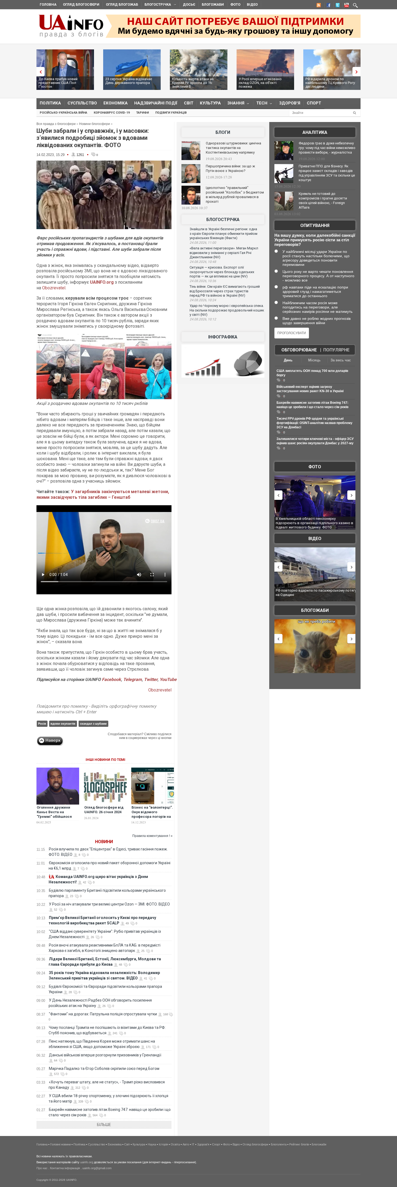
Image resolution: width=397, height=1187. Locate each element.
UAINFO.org (102, 282)
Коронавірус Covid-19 (112, 112)
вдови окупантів (63, 723)
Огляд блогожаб (122, 4)
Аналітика (314, 132)
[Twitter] (336, 6)
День (288, 360)
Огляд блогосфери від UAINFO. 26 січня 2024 (103, 809)
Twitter (150, 679)
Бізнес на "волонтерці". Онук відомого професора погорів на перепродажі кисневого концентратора (152, 818)
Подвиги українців (171, 112)
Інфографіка (222, 337)
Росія (42, 723)
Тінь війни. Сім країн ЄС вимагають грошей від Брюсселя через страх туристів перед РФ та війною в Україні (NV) (225, 290)
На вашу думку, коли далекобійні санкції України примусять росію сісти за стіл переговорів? (314, 240)
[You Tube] (346, 6)
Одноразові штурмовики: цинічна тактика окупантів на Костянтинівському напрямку (233, 147)
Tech (260, 104)
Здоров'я (289, 103)
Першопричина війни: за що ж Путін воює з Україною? (230, 168)
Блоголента (279, 1144)
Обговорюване (299, 349)
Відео (252, 4)
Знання (234, 104)
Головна (48, 4)
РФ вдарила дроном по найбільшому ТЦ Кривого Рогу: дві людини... (264, 83)
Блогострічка (156, 5)
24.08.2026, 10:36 (203, 281)
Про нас (42, 1168)
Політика (50, 103)
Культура (210, 103)
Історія (163, 1144)
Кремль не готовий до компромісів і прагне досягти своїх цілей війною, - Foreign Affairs (323, 200)
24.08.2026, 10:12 (203, 319)
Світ (188, 103)
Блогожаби (213, 4)
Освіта (175, 1144)
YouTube (168, 679)
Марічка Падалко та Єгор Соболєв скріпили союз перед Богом (104, 1068)
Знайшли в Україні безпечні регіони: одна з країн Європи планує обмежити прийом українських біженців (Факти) (223, 233)
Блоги (223, 132)
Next (357, 71)
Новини (104, 841)
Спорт (314, 103)
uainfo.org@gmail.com (97, 1168)
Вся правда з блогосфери (56, 124)
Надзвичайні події (155, 103)
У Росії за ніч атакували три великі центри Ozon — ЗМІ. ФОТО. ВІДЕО (109, 904)
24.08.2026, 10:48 (203, 262)
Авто (186, 1144)
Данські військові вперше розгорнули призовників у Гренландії (105, 1055)
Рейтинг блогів (299, 1144)
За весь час (341, 360)
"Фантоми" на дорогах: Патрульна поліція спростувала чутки (103, 1014)
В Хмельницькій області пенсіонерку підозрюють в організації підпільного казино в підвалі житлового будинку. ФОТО (314, 523)
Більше (104, 1124)
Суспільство (82, 103)
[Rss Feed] (318, 6)
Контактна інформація (65, 1168)
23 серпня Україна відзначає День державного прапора (62, 81)
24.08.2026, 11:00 (203, 243)
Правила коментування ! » (152, 836)
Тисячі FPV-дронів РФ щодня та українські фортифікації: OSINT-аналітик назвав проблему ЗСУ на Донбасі (314, 423)
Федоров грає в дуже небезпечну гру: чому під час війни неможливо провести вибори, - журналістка (327, 147)
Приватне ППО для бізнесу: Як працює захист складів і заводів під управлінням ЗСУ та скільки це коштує (327, 173)
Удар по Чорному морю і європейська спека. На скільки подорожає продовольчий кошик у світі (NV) (227, 310)
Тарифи (142, 112)
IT (193, 1144)
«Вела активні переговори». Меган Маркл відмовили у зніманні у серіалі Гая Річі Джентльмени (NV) (224, 252)
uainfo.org (86, 1162)
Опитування (314, 225)
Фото (235, 4)
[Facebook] (327, 6)
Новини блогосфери (94, 124)
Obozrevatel (53, 287)
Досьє (189, 4)
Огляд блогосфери (81, 4)
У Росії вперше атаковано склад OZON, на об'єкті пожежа (193, 83)
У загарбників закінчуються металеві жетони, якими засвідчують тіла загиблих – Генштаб (102, 494)
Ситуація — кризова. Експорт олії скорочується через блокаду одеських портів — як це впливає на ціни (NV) (222, 271)
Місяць (314, 360)
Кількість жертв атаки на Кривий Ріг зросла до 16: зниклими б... (126, 83)
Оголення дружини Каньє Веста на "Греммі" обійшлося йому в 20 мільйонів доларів (54, 816)
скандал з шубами (93, 723)
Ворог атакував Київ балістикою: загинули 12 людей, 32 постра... (325, 83)
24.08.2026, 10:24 (203, 300)
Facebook (111, 679)
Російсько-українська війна (63, 112)
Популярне (336, 349)
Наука (152, 1144)
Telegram (132, 679)
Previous (39, 71)
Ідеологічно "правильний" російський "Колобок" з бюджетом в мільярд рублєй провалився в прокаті (235, 195)
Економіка (115, 103)
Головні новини (60, 1144)
